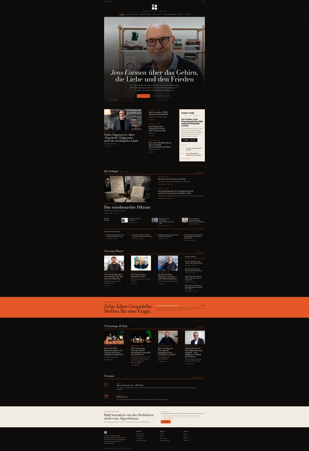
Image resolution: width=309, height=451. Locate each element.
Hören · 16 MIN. (190, 140)
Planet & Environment (169, 14)
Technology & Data (145, 14)
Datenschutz (186, 440)
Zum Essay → (169, 96)
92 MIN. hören (144, 96)
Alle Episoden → (201, 252)
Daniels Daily (187, 112)
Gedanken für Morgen (164, 440)
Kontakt (185, 436)
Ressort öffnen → (200, 172)
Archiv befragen (163, 438)
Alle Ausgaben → (186, 158)
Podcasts (180, 14)
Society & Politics (132, 14)
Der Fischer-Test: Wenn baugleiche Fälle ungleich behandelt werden (192, 122)
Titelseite (122, 14)
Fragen (203, 305)
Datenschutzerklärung (168, 418)
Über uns (185, 434)
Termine (187, 14)
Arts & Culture (157, 14)
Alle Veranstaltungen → (198, 377)
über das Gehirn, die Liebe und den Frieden (154, 75)
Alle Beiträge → (201, 327)
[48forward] (154, 7)
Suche (203, 1)
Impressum (186, 438)
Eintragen (166, 421)
